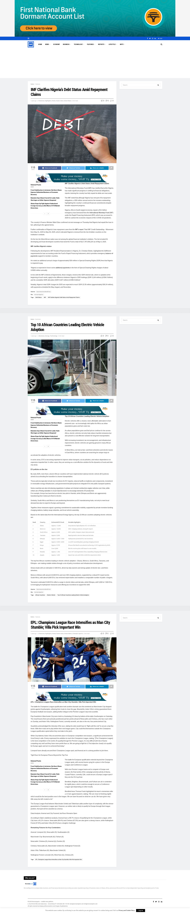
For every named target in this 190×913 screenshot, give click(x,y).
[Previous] (44, 213)
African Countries (40, 595)
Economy (56, 44)
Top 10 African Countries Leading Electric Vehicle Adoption (73, 595)
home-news (59, 100)
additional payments (63, 268)
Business (66, 44)
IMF (45, 297)
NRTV (122, 44)
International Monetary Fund (99, 212)
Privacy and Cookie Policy (126, 910)
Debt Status (38, 297)
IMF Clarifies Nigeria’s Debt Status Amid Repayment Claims (64, 297)
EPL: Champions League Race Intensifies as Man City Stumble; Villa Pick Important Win (58, 859)
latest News (67, 100)
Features (90, 44)
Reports (101, 44)
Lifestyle (112, 44)
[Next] (48, 213)
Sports (80, 633)
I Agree (140, 910)
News (47, 44)
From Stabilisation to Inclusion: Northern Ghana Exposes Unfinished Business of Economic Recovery (46, 192)
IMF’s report (79, 229)
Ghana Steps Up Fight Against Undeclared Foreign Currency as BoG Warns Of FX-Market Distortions (45, 206)
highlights (48, 100)
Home (40, 44)
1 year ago (34, 100)
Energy (47, 336)
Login (160, 38)
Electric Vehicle (51, 595)
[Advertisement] (95, 63)
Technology (78, 44)
